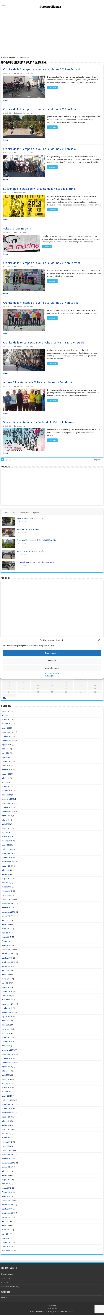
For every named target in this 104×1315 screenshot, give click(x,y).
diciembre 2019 (8, 799)
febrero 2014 (7, 1092)
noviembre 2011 (8, 1205)
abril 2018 (6, 883)
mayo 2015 (6, 1029)
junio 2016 (6, 975)
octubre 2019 (7, 807)
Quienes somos (7, 1274)
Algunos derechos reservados (61, 1312)
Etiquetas (35, 513)
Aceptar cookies (52, 653)
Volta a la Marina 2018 (17, 228)
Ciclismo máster (38, 1312)
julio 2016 (5, 970)
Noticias (19, 193)
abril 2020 (6, 782)
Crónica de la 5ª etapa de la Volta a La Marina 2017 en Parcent (41, 263)
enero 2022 (6, 728)
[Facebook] (50, 1308)
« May (4, 698)
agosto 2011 (7, 1217)
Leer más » (52, 87)
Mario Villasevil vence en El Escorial (30, 518)
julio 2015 (5, 1021)
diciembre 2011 (8, 1201)
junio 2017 (6, 924)
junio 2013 (6, 1125)
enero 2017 (6, 945)
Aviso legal (49, 676)
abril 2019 (6, 832)
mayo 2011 (6, 1230)
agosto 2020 (7, 774)
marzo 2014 (6, 1088)
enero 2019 (6, 845)
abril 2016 (6, 983)
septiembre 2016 (8, 962)
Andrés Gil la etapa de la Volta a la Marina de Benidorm (37, 382)
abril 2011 (6, 1234)
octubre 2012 (7, 1159)
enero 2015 (6, 1046)
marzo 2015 (6, 1037)
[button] (99, 640)
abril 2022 (6, 715)
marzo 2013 (6, 1138)
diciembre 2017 (8, 899)
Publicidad (5, 1282)
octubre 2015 (7, 1008)
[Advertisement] (52, 31)
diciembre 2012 (8, 1150)
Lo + (13, 513)
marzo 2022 (6, 720)
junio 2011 (6, 1226)
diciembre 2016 (8, 950)
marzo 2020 (6, 786)
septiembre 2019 (8, 812)
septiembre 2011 (8, 1213)
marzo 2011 (6, 1238)
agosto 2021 (7, 745)
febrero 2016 (7, 991)
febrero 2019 (7, 841)
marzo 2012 (6, 1188)
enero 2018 (6, 895)
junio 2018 (6, 874)
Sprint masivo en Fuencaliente (28, 529)
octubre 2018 (7, 858)
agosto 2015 (7, 1016)
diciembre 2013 (8, 1100)
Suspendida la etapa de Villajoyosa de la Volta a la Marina (39, 188)
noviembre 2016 (8, 954)
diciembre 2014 (8, 1050)
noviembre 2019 (8, 803)
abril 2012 (6, 1184)
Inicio (4, 57)
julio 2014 (5, 1071)
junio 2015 (6, 1025)
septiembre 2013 (8, 1113)
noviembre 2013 (8, 1104)
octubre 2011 (7, 1209)
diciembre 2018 (8, 849)
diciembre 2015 (8, 1000)
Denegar (52, 660)
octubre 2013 (7, 1109)
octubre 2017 (7, 908)
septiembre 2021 (8, 740)
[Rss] (48, 1308)
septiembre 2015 (8, 1012)
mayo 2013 (6, 1129)
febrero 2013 (7, 1142)
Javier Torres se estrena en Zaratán (30, 551)
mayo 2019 (6, 828)
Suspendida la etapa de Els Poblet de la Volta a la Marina (38, 422)
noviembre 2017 (8, 904)
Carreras (19, 73)
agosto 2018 (7, 866)
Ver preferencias (52, 668)
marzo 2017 (6, 937)
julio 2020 (5, 778)
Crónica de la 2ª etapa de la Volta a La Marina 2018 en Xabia (40, 109)
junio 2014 (6, 1075)
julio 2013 (5, 1121)
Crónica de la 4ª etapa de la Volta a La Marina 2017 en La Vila (41, 302)
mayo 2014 (6, 1079)
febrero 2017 (7, 941)
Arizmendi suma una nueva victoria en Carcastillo (35, 562)
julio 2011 (5, 1221)
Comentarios (24, 513)
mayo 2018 (6, 878)
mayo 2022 (6, 711)
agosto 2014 (7, 1067)
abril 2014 (6, 1083)
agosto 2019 (7, 816)
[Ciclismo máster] (52, 6)
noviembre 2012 (8, 1155)
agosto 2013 (7, 1117)
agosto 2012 (7, 1167)
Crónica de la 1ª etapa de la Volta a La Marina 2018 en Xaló (39, 149)
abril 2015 (6, 1033)
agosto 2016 (7, 966)
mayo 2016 (6, 979)
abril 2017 (6, 933)
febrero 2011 (7, 1242)
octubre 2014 (7, 1058)
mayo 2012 (6, 1180)
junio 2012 (6, 1175)
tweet (5, 100)
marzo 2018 (6, 887)
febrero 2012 (7, 1192)
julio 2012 (5, 1171)
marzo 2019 (6, 837)
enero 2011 (6, 1247)
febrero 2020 (7, 791)
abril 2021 (6, 753)
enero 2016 (6, 996)
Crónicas (26, 73)
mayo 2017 (6, 929)
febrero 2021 (7, 761)
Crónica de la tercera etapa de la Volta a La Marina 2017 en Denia (43, 342)
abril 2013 (6, 1134)
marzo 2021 (6, 757)
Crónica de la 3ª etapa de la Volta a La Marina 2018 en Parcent (41, 69)
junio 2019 (6, 824)
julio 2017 (5, 920)
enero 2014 (6, 1096)
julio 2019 (5, 820)
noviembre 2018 (8, 853)
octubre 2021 (7, 736)
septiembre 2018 (8, 862)
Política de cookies (52, 674)
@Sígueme (6, 1292)
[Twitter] (53, 1308)
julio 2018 (5, 870)
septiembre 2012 (8, 1163)
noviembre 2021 (8, 732)
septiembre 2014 (8, 1062)
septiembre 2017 (8, 912)
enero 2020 (6, 795)
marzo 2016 (6, 987)
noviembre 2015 (8, 1004)
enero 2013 (6, 1146)
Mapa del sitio (6, 1278)
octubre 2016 (7, 958)
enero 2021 (6, 766)
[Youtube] (56, 1308)
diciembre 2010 (8, 1251)
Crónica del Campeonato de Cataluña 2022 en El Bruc (37, 540)
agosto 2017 (7, 916)
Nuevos (6, 513)
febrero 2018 (7, 891)
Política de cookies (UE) (10, 1287)
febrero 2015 (7, 1042)
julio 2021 (5, 749)
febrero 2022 (7, 724)
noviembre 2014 (8, 1054)
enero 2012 (6, 1196)
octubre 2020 (7, 770)
